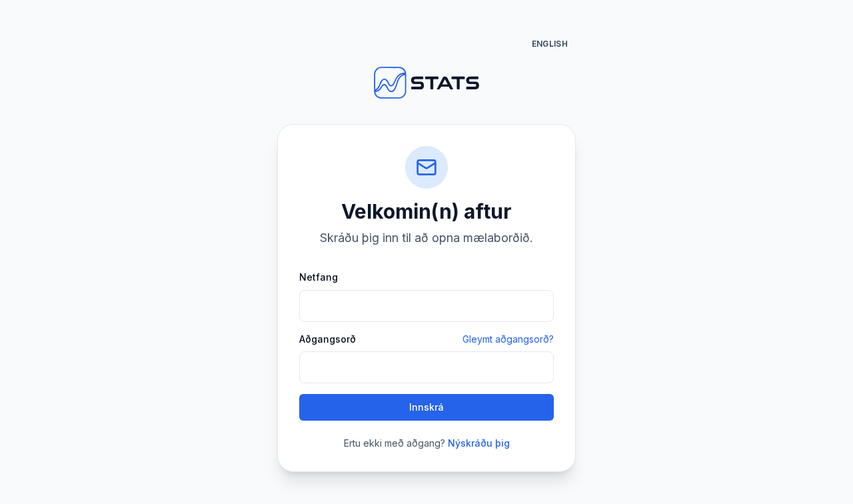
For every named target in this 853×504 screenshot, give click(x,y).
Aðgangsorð (327, 339)
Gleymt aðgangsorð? (508, 339)
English (550, 44)
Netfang (318, 277)
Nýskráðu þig (479, 443)
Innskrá (426, 407)
